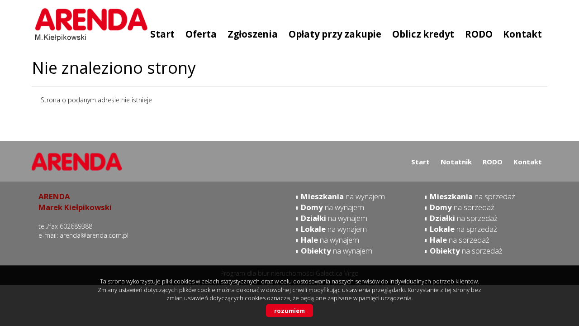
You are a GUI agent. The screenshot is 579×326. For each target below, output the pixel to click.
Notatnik (456, 161)
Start (420, 161)
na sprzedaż (472, 196)
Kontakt (527, 161)
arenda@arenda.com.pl (94, 235)
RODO (493, 161)
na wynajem (343, 196)
